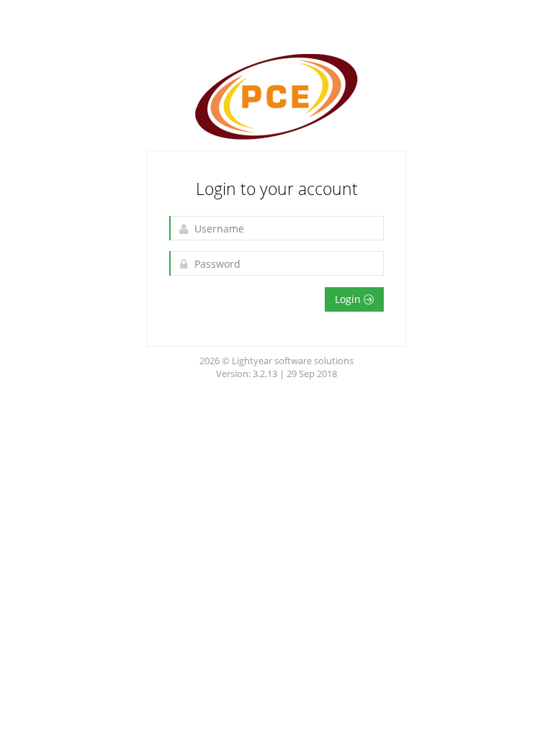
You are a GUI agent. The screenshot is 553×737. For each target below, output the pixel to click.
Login (349, 299)
